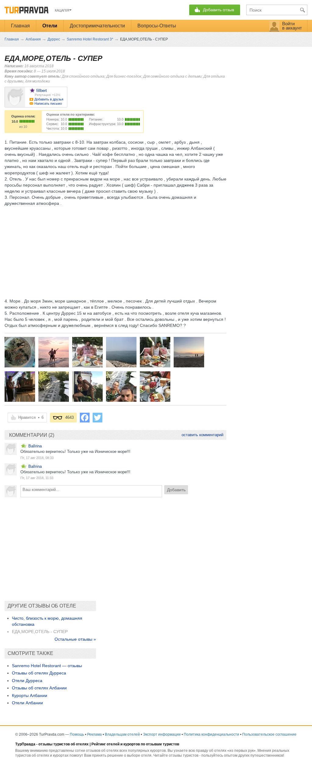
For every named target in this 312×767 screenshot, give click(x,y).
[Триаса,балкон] (121, 386)
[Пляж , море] (189, 352)
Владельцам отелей (122, 734)
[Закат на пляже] (53, 352)
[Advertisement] (115, 249)
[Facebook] (85, 417)
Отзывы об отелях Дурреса (39, 673)
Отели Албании (27, 702)
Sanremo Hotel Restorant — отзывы (47, 665)
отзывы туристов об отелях (63, 744)
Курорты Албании (29, 695)
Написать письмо (48, 103)
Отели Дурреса (27, 680)
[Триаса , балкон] (87, 386)
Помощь (77, 734)
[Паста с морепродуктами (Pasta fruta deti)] (20, 352)
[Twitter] (97, 417)
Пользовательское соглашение (269, 734)
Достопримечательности (97, 25)
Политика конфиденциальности (211, 734)
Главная (20, 25)
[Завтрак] (87, 352)
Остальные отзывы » (75, 639)
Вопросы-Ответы (156, 25)
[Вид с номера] (53, 386)
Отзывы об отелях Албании (39, 687)
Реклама (94, 734)
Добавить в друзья (48, 99)
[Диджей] (20, 386)
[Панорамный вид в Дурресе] (121, 352)
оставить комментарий (202, 435)
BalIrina (35, 446)
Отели (49, 25)
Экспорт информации (162, 734)
